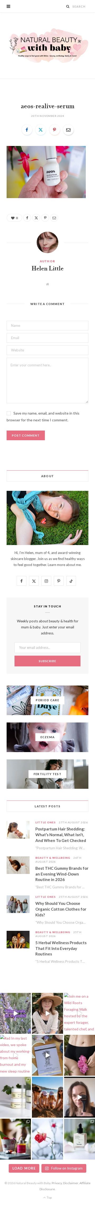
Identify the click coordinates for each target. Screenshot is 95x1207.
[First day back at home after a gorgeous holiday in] (47, 1097)
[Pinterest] (54, 129)
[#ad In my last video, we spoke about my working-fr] (15, 1055)
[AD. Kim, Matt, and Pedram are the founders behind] (47, 1013)
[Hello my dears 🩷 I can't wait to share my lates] (15, 1097)
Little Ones (45, 822)
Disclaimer (70, 1183)
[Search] (68, 6)
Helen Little (48, 269)
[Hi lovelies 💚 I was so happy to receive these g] (79, 1139)
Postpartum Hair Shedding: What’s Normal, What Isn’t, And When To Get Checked (60, 835)
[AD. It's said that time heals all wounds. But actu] (15, 1013)
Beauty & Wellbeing (52, 857)
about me (73, 565)
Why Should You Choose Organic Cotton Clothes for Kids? (60, 909)
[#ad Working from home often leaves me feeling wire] (47, 1055)
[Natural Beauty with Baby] (47, 45)
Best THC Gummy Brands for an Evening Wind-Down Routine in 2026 (61, 874)
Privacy (57, 1183)
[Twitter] (40, 129)
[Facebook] (27, 129)
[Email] (68, 129)
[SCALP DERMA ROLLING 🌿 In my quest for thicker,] (79, 1097)
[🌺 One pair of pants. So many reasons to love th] (79, 1055)
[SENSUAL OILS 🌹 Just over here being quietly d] (15, 1139)
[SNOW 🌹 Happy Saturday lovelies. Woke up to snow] (47, 1139)
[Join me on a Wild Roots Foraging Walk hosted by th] (79, 1013)
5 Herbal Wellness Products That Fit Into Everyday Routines (61, 948)
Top (49, 1197)
